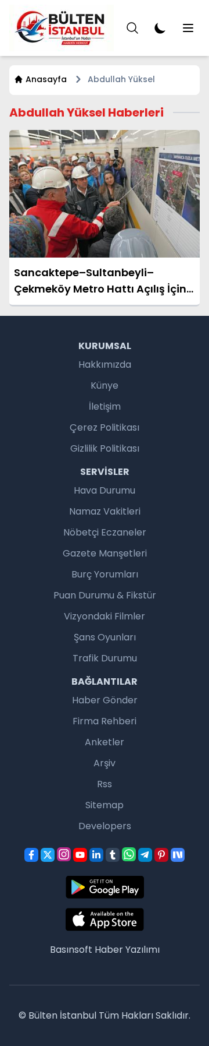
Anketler (104, 742)
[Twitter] (48, 855)
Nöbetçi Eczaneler (104, 532)
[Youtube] (80, 855)
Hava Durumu (104, 490)
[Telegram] (145, 855)
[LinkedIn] (96, 855)
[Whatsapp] (129, 854)
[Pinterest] (161, 855)
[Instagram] (64, 854)
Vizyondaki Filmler (104, 616)
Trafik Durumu (105, 658)
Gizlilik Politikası (104, 448)
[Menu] (132, 28)
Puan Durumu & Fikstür (104, 595)
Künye (104, 385)
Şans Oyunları (105, 637)
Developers (104, 826)
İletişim (105, 406)
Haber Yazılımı (127, 949)
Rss (104, 784)
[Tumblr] (113, 855)
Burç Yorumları (104, 574)
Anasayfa (46, 79)
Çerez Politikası (104, 427)
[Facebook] (31, 855)
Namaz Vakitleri (104, 511)
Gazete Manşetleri (105, 553)
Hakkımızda (104, 364)
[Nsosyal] (178, 855)
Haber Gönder (105, 700)
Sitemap (104, 805)
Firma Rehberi (104, 721)
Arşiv (104, 763)
